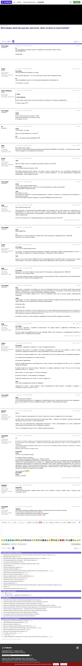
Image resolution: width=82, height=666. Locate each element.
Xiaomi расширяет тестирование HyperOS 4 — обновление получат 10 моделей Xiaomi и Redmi (24, 608)
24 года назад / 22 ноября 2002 (23, 205)
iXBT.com (4, 662)
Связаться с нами (6, 658)
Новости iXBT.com (6, 597)
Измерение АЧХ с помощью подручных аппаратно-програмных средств (19, 563)
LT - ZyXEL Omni (6, 634)
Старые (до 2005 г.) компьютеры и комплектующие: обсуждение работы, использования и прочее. (25, 570)
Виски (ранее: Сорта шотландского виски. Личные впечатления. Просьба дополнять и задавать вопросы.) (27, 554)
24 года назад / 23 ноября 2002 (23, 394)
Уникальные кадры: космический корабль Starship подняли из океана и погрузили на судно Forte (25, 601)
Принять (56, 664)
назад (8, 41)
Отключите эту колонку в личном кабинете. (11, 639)
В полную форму (76, 544)
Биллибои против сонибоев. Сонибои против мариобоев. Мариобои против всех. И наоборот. (24, 558)
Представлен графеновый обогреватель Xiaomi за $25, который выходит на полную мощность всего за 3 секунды (29, 605)
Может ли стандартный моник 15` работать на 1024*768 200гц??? (17, 626)
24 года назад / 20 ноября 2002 (23, 45)
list (47, 522)
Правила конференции (16, 658)
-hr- (60, 522)
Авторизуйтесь (5, 544)
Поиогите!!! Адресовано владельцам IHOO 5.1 (13, 622)
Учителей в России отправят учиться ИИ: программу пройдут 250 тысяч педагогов (22, 600)
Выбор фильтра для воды (9, 556)
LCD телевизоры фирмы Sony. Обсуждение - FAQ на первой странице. (19, 560)
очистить (74, 522)
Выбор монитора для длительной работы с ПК (13, 572)
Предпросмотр (22, 544)
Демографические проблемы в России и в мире (14, 577)
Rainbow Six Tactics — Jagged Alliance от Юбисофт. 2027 (17, 595)
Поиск (23, 658)
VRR (6, 593)
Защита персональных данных (29, 660)
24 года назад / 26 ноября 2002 (23, 410)
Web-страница (4, 419)
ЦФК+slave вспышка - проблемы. (11, 624)
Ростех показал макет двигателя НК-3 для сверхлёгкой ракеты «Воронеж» (20, 612)
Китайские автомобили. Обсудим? (11, 569)
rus (63, 522)
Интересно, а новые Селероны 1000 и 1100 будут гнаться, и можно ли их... (20, 627)
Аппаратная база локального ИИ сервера (12, 581)
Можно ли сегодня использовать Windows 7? (13, 574)
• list (44, 522)
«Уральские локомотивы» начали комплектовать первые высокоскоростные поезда (22, 603)
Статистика (31, 658)
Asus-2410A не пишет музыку (9, 633)
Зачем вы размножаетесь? (9, 583)
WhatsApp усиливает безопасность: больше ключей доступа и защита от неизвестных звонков (25, 610)
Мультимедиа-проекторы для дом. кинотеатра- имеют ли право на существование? (35, 27)
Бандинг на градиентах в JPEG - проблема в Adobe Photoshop (17, 576)
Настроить (63, 664)
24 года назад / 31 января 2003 (23, 435)
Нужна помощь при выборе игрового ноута (13, 588)
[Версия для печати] (75, 42)
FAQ (27, 658)
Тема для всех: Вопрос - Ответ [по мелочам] (13, 579)
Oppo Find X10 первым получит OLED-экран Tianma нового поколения (19, 615)
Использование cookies (7, 660)
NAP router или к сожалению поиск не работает (14, 631)
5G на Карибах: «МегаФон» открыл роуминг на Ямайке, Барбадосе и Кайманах (21, 614)
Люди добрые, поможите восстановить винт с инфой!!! (15, 620)
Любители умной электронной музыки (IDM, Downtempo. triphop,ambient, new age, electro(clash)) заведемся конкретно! (30, 584)
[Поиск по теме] (77, 42)
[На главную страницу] (6, 2)
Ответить (78, 45)
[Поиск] (70, 2)
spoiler (29, 522)
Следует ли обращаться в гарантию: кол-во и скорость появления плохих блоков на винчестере (25, 636)
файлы (69, 522)
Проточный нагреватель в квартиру (11, 567)
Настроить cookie (17, 660)
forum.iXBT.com (32, 662)
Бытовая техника (4, 25)
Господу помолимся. (8, 565)
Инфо (74, 68)
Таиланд (5, 586)
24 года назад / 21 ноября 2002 (23, 126)
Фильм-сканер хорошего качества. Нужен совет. (14, 629)
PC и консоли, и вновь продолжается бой (12, 562)
